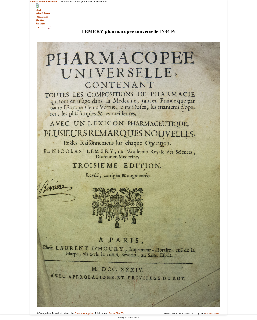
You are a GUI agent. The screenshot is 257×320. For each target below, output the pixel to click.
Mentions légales (84, 313)
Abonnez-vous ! (212, 313)
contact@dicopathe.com (43, 1)
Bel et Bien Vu (116, 313)
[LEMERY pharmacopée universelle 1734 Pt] (128, 174)
